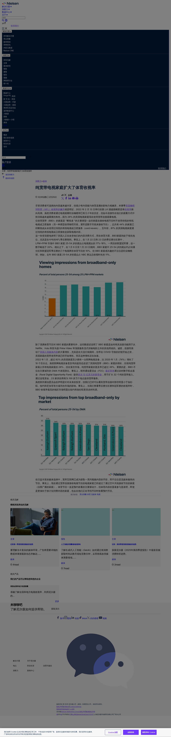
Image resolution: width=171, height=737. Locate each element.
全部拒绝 (131, 732)
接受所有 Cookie (148, 732)
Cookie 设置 (113, 732)
